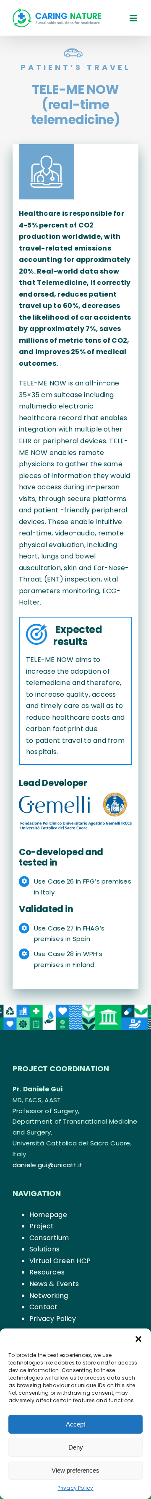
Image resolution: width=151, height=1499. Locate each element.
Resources (47, 1272)
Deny (75, 1447)
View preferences (75, 1470)
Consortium (49, 1238)
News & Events (54, 1284)
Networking (48, 1295)
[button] (138, 1339)
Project (41, 1226)
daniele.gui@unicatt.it (48, 1164)
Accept (75, 1424)
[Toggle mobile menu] (134, 18)
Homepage (48, 1215)
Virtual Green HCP (60, 1261)
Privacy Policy (75, 1487)
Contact (43, 1307)
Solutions (44, 1249)
